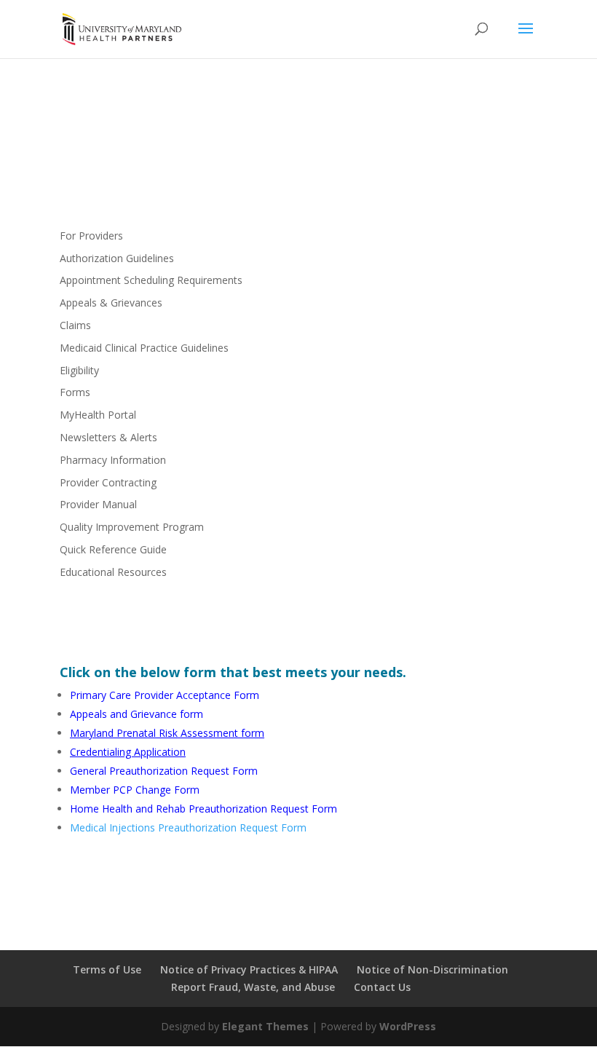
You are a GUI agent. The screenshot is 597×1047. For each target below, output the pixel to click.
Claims (75, 325)
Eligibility (79, 370)
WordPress (407, 1026)
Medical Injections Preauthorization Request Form (188, 827)
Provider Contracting (108, 482)
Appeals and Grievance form (136, 714)
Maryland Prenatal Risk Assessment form (167, 733)
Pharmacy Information (113, 460)
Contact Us (382, 987)
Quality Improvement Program (132, 527)
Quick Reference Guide (113, 549)
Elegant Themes (265, 1026)
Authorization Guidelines (117, 258)
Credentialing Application (128, 752)
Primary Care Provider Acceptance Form (164, 695)
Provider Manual (98, 504)
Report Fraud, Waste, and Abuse (253, 987)
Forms (75, 392)
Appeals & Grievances (111, 302)
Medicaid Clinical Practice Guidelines (144, 348)
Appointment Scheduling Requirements (151, 280)
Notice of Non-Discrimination (432, 969)
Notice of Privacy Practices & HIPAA (249, 969)
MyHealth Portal (98, 415)
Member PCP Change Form (134, 790)
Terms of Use (107, 969)
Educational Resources (113, 572)
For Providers (91, 235)
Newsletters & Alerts (108, 437)
